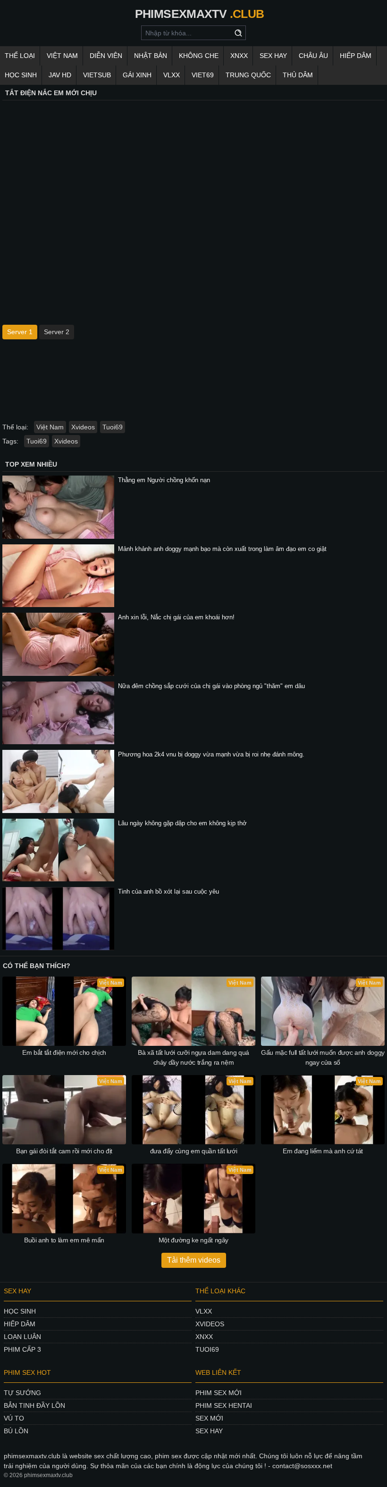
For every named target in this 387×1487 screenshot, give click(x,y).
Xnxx (204, 1336)
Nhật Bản (150, 55)
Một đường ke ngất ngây (193, 1240)
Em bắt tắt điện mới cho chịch (64, 1052)
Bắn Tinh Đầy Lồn (34, 1405)
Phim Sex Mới (218, 1393)
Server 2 (56, 332)
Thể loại (20, 55)
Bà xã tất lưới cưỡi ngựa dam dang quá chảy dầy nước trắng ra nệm (193, 1057)
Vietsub (97, 75)
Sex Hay (273, 55)
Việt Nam (62, 55)
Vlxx (203, 1311)
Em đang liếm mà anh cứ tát (323, 1151)
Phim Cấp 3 (22, 1349)
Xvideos (83, 427)
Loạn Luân (22, 1336)
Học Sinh (21, 75)
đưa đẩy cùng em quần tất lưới (193, 1151)
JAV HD (60, 75)
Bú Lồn (16, 1431)
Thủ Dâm (298, 75)
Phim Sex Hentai (223, 1405)
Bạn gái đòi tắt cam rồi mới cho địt (64, 1151)
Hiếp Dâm (355, 55)
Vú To (14, 1418)
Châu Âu (313, 55)
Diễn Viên (106, 55)
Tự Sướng (22, 1393)
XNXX (239, 55)
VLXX (171, 75)
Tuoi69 (112, 427)
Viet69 (203, 75)
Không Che (199, 55)
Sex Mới (209, 1418)
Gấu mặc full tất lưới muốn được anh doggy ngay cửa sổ (323, 1057)
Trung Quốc (248, 75)
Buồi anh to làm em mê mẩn (64, 1240)
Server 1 (20, 332)
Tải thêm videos (193, 1260)
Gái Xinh (137, 75)
